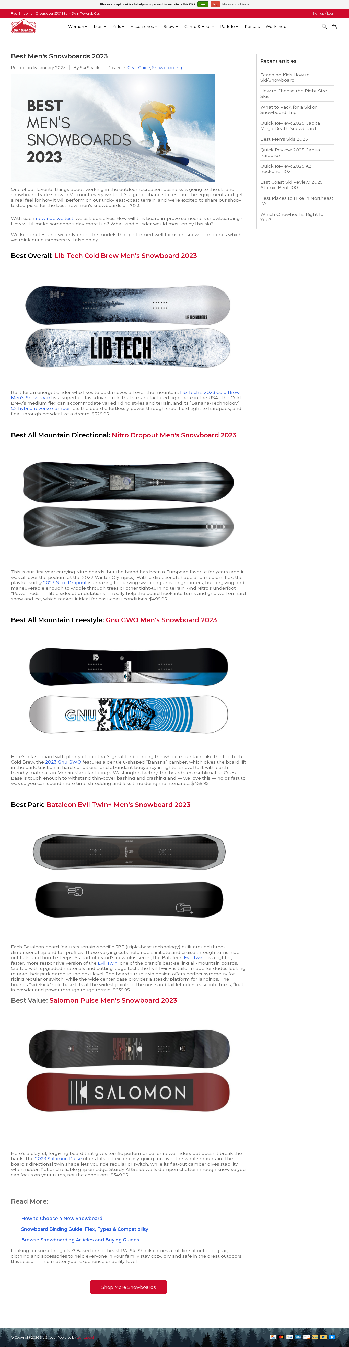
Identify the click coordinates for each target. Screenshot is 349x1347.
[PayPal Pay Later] (323, 1337)
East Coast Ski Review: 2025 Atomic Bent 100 (291, 184)
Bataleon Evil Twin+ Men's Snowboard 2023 (118, 805)
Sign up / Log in (324, 13)
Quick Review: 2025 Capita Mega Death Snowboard (290, 125)
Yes (203, 4)
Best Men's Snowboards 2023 (59, 56)
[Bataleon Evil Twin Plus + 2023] (129, 936)
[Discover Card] (306, 1337)
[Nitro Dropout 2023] (129, 566)
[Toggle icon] (324, 26)
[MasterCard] (281, 1337)
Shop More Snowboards (128, 1287)
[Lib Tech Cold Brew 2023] (129, 387)
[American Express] (298, 1337)
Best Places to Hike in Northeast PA (296, 200)
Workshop (276, 26)
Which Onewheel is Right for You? (292, 217)
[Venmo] (332, 1337)
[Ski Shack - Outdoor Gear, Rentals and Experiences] (23, 26)
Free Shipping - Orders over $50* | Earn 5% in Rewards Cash (56, 13)
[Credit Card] (273, 1337)
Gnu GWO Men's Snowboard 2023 (161, 620)
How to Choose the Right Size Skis (293, 93)
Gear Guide (138, 67)
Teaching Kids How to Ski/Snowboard (285, 77)
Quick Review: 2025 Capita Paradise (290, 152)
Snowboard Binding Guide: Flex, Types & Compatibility (84, 1229)
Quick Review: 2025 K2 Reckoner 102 (285, 168)
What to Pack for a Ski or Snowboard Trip (288, 109)
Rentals (252, 26)
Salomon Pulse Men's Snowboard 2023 (113, 1000)
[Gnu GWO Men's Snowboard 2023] (129, 751)
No (215, 4)
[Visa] (289, 1337)
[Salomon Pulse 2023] (129, 1131)
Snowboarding (167, 67)
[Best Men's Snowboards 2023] (113, 183)
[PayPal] (315, 1337)
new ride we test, (55, 218)
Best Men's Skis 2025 (284, 139)
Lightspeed (85, 1337)
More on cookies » (235, 4)
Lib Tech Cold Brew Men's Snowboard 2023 (125, 256)
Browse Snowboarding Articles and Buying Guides (80, 1240)
